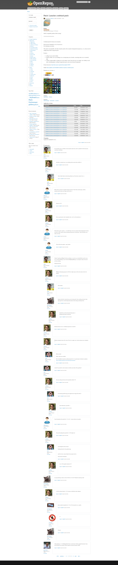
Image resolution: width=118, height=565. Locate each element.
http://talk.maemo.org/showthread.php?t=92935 (60, 64)
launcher (57, 100)
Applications (32, 40)
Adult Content (32, 43)
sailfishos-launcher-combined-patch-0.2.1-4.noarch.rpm (56, 115)
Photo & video (32, 57)
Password (31, 21)
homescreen (52, 100)
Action (31, 70)
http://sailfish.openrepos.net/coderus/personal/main (65, 360)
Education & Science (34, 49)
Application (32, 42)
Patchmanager (33, 102)
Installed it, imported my (34, 121)
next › (76, 556)
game (30, 95)
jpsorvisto (46, 550)
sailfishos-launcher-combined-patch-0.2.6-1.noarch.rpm (56, 125)
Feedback (66, 8)
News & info (32, 54)
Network (31, 53)
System (31, 63)
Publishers (43, 8)
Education (32, 75)
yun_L (31, 153)
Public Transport (33, 58)
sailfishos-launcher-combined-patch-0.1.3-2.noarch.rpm (56, 111)
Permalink (45, 158)
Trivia (31, 81)
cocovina (50, 522)
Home (28, 11)
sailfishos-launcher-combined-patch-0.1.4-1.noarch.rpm (56, 113)
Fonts (30, 84)
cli (38, 93)
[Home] (40, 3)
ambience (35, 93)
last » (79, 556)
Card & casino (33, 74)
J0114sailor (49, 305)
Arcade (31, 73)
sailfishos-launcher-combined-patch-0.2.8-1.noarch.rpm (56, 129)
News (38, 8)
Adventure (32, 71)
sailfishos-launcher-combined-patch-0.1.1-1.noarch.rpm (56, 107)
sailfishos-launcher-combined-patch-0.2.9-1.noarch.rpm (56, 131)
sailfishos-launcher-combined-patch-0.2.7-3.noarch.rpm (56, 127)
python (31, 104)
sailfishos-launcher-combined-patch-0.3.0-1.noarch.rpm (56, 133)
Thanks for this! (32, 137)
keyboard (33, 97)
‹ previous (62, 556)
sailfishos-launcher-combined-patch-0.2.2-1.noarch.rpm (56, 117)
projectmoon (32, 152)
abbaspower (46, 425)
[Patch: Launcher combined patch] (48, 94)
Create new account (33, 25)
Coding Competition (33, 39)
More (39, 106)
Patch (30, 100)
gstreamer (34, 95)
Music (31, 51)
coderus (51, 18)
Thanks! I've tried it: (33, 129)
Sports (31, 61)
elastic (45, 236)
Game (31, 68)
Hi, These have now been (34, 134)
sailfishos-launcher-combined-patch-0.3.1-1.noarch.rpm (56, 135)
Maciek (45, 195)
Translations (32, 83)
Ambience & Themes (34, 44)
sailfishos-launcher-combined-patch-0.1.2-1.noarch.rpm (56, 109)
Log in (79, 142)
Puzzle (31, 77)
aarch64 (31, 93)
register (82, 142)
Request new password (33, 26)
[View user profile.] (47, 153)
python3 (36, 104)
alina (45, 154)
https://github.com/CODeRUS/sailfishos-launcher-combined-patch (60, 67)
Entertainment (33, 50)
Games (31, 67)
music (38, 97)
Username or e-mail (32, 17)
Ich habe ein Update (33, 116)
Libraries (31, 85)
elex (46, 358)
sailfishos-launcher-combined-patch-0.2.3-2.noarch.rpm (56, 119)
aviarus (31, 150)
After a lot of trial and (33, 126)
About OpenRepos (31, 8)
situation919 (32, 149)
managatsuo (49, 509)
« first (57, 556)
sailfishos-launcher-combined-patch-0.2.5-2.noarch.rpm (56, 123)
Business (32, 46)
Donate (61, 8)
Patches (31, 56)
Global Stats (55, 8)
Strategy (31, 79)
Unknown (32, 64)
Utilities (31, 65)
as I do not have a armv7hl (34, 131)
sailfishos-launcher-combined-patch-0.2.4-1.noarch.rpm (56, 121)
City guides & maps (33, 47)
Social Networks (33, 60)
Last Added (49, 8)
